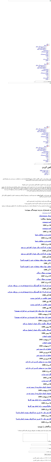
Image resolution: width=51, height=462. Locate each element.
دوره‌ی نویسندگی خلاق (41, 46)
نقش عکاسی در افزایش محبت (40, 298)
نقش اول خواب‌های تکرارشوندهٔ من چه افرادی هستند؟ (33, 311)
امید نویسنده (47, 222)
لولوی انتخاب (46, 336)
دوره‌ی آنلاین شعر (42, 47)
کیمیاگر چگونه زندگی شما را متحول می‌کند (37, 324)
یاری (47, 56)
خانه (47, 44)
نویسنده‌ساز (45, 50)
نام (50, 444)
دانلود (47, 52)
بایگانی (46, 60)
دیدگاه (49, 441)
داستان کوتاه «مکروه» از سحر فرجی (38, 387)
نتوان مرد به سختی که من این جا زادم (38, 362)
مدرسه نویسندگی (44, 54)
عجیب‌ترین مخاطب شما (43, 235)
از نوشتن (46, 173)
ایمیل (49, 448)
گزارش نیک (45, 59)
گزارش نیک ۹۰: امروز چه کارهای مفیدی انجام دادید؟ (33, 412)
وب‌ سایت (49, 451)
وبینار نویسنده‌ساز (45, 216)
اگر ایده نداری (46, 374)
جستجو (49, 81)
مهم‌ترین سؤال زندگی (44, 273)
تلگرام (47, 55)
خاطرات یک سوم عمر (43, 349)
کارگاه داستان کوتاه (41, 49)
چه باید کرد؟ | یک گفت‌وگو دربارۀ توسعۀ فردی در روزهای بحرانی (29, 285)
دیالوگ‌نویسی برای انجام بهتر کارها (39, 400)
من (47, 58)
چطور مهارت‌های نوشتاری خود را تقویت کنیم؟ (35, 260)
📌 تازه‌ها (46, 45)
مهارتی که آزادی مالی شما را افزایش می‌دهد (36, 247)
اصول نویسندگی (44, 51)
